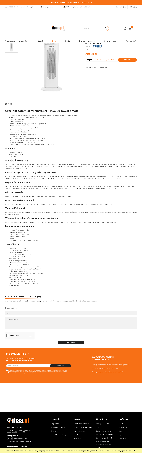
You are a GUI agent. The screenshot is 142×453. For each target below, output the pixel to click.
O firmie (54, 431)
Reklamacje (77, 439)
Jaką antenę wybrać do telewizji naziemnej (104, 439)
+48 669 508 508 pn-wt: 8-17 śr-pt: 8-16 (22, 7)
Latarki (40, 41)
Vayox (121, 435)
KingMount (123, 439)
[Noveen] (98, 46)
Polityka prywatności (58, 427)
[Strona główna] (58, 28)
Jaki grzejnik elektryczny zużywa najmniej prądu (105, 432)
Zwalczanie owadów (87, 41)
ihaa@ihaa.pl (48, 7)
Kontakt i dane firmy (58, 435)
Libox (120, 431)
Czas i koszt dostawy (81, 424)
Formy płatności (79, 431)
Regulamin (55, 424)
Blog (97, 427)
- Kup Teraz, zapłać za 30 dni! (80, 7)
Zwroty (76, 435)
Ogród (67, 41)
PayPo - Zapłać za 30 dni (82, 427)
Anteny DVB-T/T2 (102, 424)
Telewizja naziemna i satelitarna (17, 41)
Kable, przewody (110, 41)
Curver (121, 424)
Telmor (121, 442)
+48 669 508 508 (14, 428)
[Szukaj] (105, 28)
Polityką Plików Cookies (58, 451)
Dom (54, 41)
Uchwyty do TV (131, 41)
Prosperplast (123, 427)
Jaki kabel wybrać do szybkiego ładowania (103, 446)
